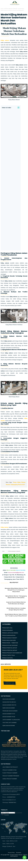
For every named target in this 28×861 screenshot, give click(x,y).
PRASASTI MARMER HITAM (9, 770)
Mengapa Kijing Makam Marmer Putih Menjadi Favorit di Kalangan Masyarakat (16, 589)
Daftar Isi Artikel (6, 107)
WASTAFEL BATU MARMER (9, 722)
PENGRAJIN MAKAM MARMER (10, 711)
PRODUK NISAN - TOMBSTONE (10, 643)
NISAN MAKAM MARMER (9, 699)
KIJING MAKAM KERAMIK (9, 725)
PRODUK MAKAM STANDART (11, 8)
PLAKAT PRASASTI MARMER (10, 773)
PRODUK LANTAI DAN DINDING (10, 633)
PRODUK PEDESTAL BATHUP (9, 648)
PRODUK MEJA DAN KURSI (9, 640)
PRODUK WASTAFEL (7, 658)
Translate (6, 815)
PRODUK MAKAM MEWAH (8, 635)
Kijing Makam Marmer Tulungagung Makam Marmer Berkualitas (16, 596)
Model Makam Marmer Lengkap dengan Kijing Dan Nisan (16, 609)
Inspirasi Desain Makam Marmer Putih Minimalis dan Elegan (16, 602)
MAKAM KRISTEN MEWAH (9, 702)
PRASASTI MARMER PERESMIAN (11, 776)
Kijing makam (5, 40)
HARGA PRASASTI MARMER (10, 778)
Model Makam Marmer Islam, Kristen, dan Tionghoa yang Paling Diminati (16, 615)
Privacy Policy (11, 852)
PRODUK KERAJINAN (7, 630)
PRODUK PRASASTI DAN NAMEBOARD (12, 653)
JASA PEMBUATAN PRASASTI (10, 767)
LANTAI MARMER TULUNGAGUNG (11, 719)
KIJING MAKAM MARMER (9, 708)
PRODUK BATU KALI (7, 628)
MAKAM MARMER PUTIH (9, 713)
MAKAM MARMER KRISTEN (9, 705)
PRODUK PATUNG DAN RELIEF (10, 645)
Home (2, 8)
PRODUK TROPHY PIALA (8, 655)
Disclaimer (18, 852)
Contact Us (9, 683)
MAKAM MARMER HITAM (9, 716)
